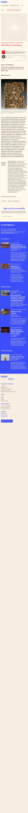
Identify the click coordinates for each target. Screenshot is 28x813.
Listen (2, 399)
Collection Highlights (6, 406)
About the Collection (6, 408)
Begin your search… (15, 5)
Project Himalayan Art (6, 389)
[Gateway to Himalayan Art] (5, 266)
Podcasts (4, 201)
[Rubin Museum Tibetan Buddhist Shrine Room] (5, 330)
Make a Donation (6, 421)
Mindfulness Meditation (14, 10)
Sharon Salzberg (12, 161)
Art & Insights (5, 5)
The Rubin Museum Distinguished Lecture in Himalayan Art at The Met (18, 246)
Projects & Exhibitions (7, 384)
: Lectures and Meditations (18, 297)
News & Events (4, 401)
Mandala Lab (4, 387)
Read (2, 397)
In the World (7, 225)
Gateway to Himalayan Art (16, 267)
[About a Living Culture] (5, 312)
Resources (4, 416)
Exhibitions (3, 386)
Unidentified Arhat (17, 357)
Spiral (2, 10)
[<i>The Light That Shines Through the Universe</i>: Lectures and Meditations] (5, 293)
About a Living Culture (16, 312)
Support (3, 411)
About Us (4, 413)
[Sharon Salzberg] (4, 163)
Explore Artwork (5, 407)
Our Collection (5, 403)
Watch (2, 398)
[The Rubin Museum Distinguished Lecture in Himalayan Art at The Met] (5, 245)
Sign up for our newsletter (7, 232)
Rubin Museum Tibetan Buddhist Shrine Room (17, 331)
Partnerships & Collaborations (8, 391)
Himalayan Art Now (5, 390)
